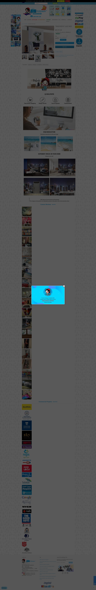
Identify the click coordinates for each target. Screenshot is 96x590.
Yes (50, 302)
